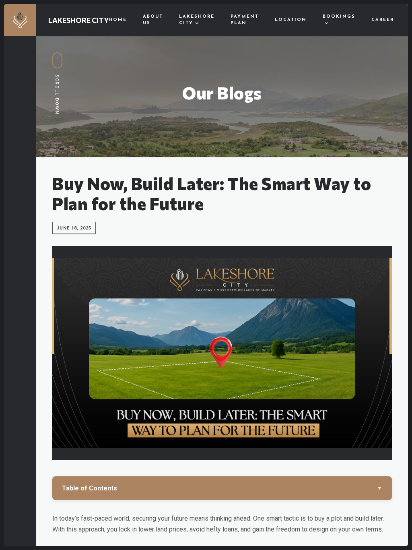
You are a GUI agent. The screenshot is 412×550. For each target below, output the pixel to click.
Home (118, 20)
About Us (153, 20)
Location (291, 20)
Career (382, 20)
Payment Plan (245, 20)
